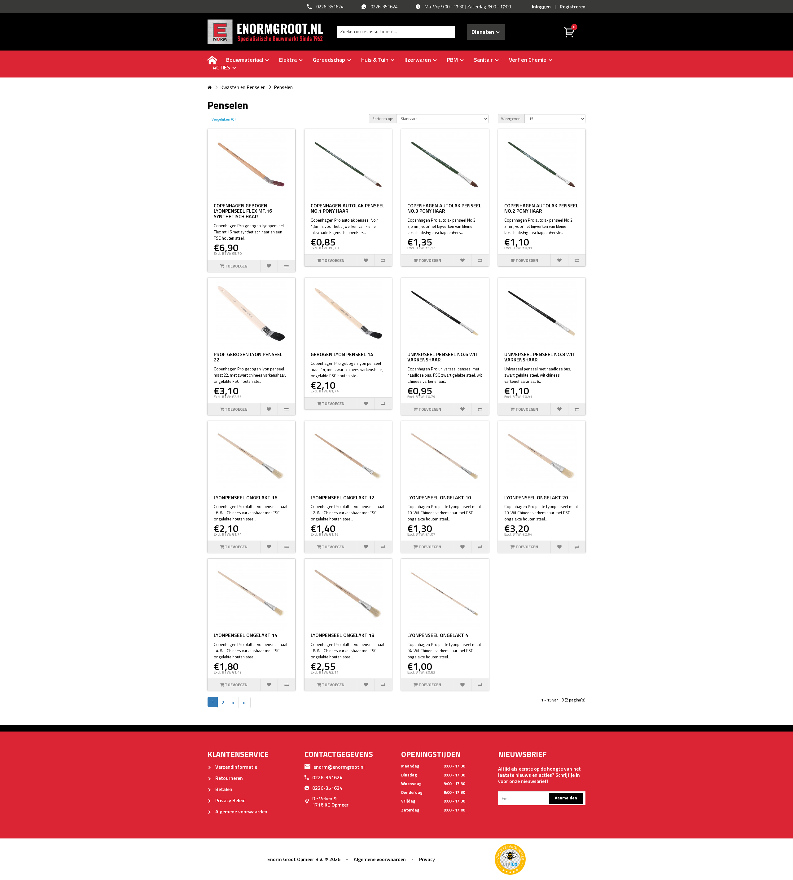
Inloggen (541, 6)
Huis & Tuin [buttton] (375, 59)
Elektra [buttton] (288, 59)
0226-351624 (327, 777)
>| (245, 702)
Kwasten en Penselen (242, 87)
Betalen (223, 789)
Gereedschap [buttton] (329, 59)
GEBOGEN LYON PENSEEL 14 (342, 354)
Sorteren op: (382, 119)
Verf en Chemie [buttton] (528, 59)
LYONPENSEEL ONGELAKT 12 (342, 497)
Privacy (427, 859)
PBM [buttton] (453, 59)
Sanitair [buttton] (484, 59)
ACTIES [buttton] (222, 67)
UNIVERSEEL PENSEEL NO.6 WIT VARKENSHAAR (442, 357)
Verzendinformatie (235, 767)
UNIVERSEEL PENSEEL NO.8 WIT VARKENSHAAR (539, 357)
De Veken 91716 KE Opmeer (330, 801)
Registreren (572, 6)
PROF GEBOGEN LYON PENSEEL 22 (248, 357)
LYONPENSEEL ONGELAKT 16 (245, 497)
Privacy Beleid (230, 800)
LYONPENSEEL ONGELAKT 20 (536, 497)
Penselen (283, 87)
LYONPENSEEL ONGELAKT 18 (342, 635)
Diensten (484, 32)
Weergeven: (511, 119)
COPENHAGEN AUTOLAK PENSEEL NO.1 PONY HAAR (348, 208)
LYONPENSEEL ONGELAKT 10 (439, 497)
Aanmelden (566, 797)
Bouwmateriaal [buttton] (245, 59)
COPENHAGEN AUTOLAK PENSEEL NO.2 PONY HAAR (541, 208)
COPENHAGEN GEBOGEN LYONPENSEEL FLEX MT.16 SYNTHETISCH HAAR (243, 211)
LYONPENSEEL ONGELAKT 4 (437, 635)
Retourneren (228, 778)
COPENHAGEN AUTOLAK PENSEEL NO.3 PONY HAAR (444, 208)
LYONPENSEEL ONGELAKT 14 (245, 635)
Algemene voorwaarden (240, 811)
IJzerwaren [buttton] (418, 59)
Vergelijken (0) (224, 119)
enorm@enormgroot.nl (339, 767)
